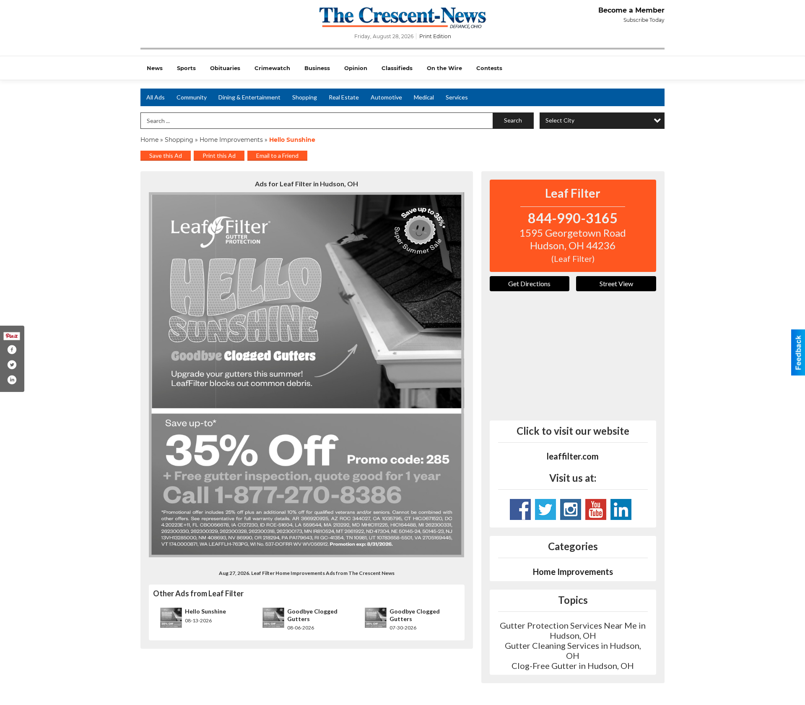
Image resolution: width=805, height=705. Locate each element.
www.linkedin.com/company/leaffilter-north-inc (620, 509)
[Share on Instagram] (11, 380)
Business (317, 68)
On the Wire (444, 68)
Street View (616, 283)
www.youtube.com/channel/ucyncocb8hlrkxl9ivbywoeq (595, 509)
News (155, 68)
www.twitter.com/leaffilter (545, 509)
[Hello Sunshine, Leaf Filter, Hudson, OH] (307, 374)
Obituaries (225, 68)
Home (149, 140)
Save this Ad (165, 155)
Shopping (304, 97)
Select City (559, 120)
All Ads (155, 97)
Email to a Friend (277, 155)
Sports (186, 68)
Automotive (386, 97)
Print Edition (435, 36)
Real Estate (344, 97)
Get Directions (529, 283)
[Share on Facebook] (11, 349)
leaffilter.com (573, 456)
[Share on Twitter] (11, 365)
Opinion (355, 68)
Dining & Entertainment (249, 97)
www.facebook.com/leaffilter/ (520, 509)
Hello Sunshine (205, 611)
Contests (489, 68)
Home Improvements (231, 140)
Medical (424, 97)
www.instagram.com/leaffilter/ (570, 509)
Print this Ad (219, 155)
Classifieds (397, 68)
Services (457, 97)
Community (192, 97)
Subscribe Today (644, 20)
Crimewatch (272, 68)
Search (513, 120)
